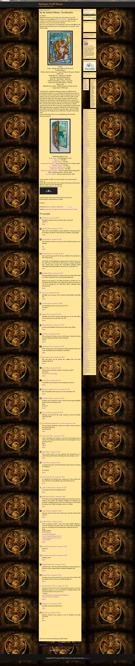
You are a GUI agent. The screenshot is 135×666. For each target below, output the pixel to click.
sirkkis (44, 314)
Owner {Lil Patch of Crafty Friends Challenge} (55, 595)
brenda (44, 239)
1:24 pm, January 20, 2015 (55, 303)
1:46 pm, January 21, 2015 (68, 423)
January (85, 121)
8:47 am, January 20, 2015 (51, 218)
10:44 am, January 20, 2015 (55, 273)
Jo (43, 218)
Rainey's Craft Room (51, 4)
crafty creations (46, 487)
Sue (43, 334)
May (85, 135)
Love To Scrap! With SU (49, 534)
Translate (93, 13)
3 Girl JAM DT (46, 539)
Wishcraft (45, 253)
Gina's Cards (45, 436)
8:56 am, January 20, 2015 (55, 228)
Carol (43, 380)
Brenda (44, 575)
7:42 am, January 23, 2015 (54, 575)
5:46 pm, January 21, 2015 (57, 436)
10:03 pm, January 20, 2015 (55, 412)
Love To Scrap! (46, 532)
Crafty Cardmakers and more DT (51, 538)
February (86, 120)
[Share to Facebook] (70, 207)
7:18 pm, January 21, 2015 (53, 452)
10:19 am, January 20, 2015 (55, 253)
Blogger (86, 658)
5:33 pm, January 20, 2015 (56, 346)
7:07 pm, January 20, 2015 (53, 368)
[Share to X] (69, 207)
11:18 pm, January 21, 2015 (54, 521)
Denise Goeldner (47, 586)
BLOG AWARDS (86, 88)
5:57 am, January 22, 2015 (59, 546)
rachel (44, 511)
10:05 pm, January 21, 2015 (57, 496)
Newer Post (43, 645)
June (85, 113)
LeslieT (44, 521)
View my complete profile (89, 57)
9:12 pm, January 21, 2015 (53, 462)
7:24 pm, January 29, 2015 (52, 612)
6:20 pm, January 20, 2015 (57, 357)
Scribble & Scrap (57, 165)
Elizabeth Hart (46, 564)
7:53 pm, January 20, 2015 (56, 398)
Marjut (44, 603)
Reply (43, 224)
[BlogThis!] (68, 207)
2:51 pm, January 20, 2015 (56, 325)
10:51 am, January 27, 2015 (59, 586)
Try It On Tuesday (51, 174)
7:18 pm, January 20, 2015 (53, 380)
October (85, 127)
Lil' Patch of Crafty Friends (57, 167)
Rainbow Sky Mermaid (60, 209)
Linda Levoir (46, 477)
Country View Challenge (47, 163)
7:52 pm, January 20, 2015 (62, 389)
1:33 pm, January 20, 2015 (53, 314)
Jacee (43, 368)
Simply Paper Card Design (49, 373)
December (86, 123)
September (86, 128)
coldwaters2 (45, 398)
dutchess (44, 228)
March (85, 118)
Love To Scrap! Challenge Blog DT (51, 536)
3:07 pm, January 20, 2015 (52, 334)
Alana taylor (45, 357)
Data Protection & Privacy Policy (86, 84)
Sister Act (57, 160)
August (85, 130)
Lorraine (44, 303)
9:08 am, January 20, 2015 (54, 239)
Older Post (77, 645)
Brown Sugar (52, 158)
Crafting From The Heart (57, 169)
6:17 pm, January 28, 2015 (53, 603)
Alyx (43, 612)
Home (60, 645)
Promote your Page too (87, 76)
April (85, 116)
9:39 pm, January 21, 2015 (58, 487)
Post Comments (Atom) (64, 650)
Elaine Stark (45, 325)
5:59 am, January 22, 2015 (59, 555)
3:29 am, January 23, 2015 (58, 564)
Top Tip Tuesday (61, 19)
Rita (43, 292)
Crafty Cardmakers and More (49, 170)
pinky (43, 452)
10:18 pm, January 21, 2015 (54, 511)
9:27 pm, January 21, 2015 (57, 477)
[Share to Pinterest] (71, 207)
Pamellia (44, 273)
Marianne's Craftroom (48, 389)
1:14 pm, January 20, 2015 (52, 292)
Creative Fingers (57, 161)
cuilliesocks (45, 346)
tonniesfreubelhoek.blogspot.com (51, 423)
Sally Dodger (46, 496)
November (86, 125)
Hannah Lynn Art (57, 186)
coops (43, 462)
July (85, 111)
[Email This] (67, 207)
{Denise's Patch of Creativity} (50, 597)
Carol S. (44, 412)
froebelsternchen (47, 546)
